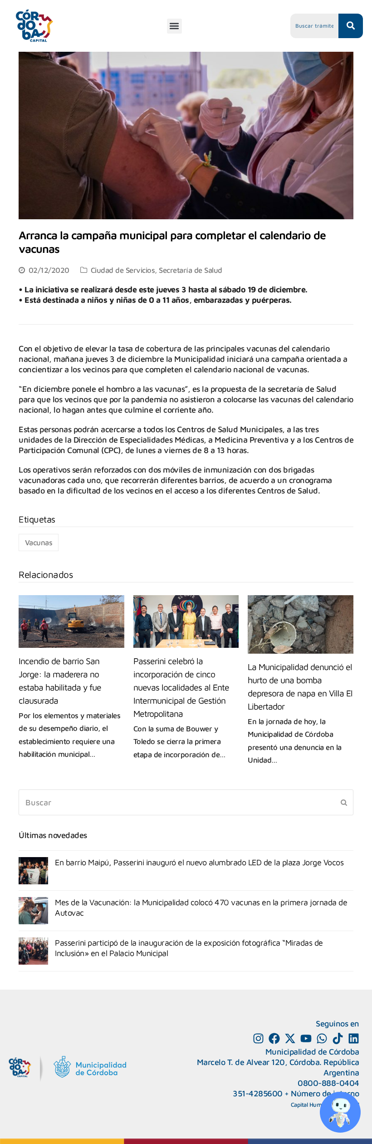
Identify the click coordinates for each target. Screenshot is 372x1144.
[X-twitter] (290, 1038)
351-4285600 (258, 1093)
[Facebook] (274, 1038)
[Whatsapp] (322, 1038)
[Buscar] (186, 802)
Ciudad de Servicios (123, 270)
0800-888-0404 (328, 1083)
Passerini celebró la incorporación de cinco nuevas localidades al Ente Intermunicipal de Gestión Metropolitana (181, 687)
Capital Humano (311, 1104)
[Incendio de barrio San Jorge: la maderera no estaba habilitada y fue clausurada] (71, 621)
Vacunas (39, 542)
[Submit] (344, 802)
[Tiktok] (338, 1038)
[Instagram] (258, 1038)
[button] (174, 26)
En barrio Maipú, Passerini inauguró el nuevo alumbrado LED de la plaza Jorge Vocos (199, 862)
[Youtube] (306, 1038)
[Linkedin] (354, 1038)
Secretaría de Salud (190, 270)
